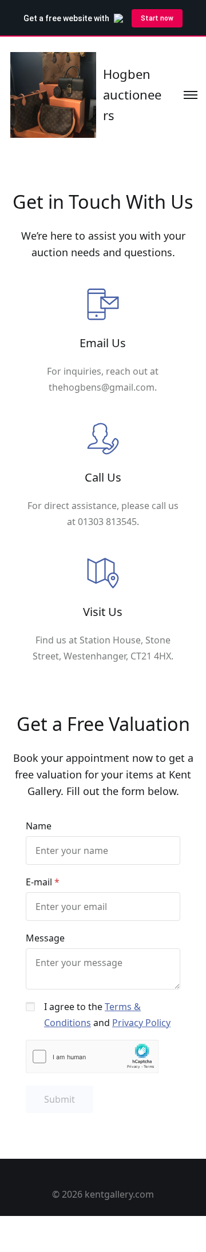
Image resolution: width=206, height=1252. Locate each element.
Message (45, 938)
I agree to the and (107, 1014)
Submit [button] (59, 1099)
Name (39, 826)
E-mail (39, 882)
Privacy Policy (141, 1022)
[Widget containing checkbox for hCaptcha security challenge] (92, 1057)
